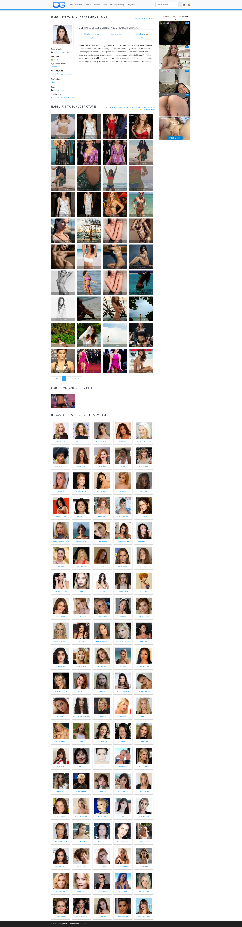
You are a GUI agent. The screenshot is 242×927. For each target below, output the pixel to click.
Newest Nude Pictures (121, 107)
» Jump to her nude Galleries (143, 18)
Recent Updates (92, 4)
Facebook (55, 97)
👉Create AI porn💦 (147, 109)
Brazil (56, 59)
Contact (84, 923)
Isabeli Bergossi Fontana (61, 74)
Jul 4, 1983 (57, 52)
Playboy (130, 4)
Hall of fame (76, 4)
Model (53, 82)
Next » (77, 378)
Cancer (54, 67)
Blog (105, 4)
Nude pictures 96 (91, 36)
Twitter (62, 97)
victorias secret (59, 90)
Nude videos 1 (117, 36)
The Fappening (117, 4)
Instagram (69, 97)
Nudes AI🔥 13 (142, 36)
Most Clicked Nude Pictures (142, 107)
